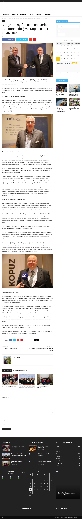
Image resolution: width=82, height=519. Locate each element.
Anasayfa (6, 14)
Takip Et (23, 472)
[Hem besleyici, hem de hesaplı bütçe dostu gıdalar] (74, 102)
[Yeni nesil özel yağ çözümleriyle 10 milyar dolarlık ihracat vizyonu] (27, 379)
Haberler (23, 14)
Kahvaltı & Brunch (61, 461)
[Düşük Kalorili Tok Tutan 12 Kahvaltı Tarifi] (33, 448)
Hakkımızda (14, 14)
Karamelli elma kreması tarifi (9, 348)
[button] (78, 14)
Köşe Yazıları (59, 456)
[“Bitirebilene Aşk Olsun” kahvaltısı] (33, 456)
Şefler (31, 14)
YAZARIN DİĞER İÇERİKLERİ (20, 370)
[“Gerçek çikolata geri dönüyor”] (10, 379)
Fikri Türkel (6, 35)
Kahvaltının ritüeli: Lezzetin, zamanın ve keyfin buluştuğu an (74, 94)
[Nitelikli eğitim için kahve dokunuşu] (45, 379)
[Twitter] (17, 361)
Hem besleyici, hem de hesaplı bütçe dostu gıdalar (74, 108)
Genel (3, 20)
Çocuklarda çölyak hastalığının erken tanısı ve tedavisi (41, 349)
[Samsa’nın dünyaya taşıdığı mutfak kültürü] (68, 485)
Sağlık (57, 454)
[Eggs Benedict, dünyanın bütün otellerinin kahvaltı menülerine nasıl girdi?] (61, 102)
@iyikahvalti (11, 471)
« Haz (30, 495)
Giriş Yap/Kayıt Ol (5, 1)
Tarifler (38, 14)
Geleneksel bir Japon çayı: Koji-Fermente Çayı (61, 94)
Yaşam (58, 458)
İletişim (12, 1)
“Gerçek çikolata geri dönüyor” (9, 386)
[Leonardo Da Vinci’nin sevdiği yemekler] (33, 463)
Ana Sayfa (4, 18)
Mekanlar (48, 14)
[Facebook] (14, 361)
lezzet (57, 465)
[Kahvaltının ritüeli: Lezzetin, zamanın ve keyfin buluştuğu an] (74, 87)
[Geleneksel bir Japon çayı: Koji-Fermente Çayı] (61, 87)
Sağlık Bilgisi (59, 463)
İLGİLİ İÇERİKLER (7, 370)
